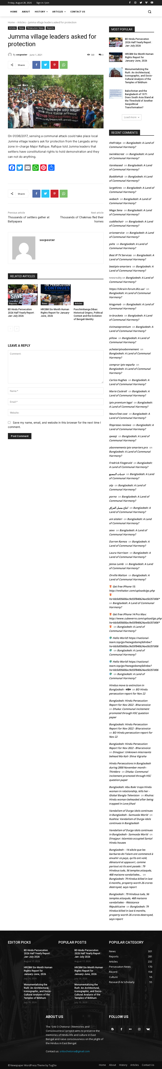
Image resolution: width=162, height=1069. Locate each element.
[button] (149, 11)
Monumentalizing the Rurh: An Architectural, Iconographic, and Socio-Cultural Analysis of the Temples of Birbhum (139, 76)
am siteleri (115, 519)
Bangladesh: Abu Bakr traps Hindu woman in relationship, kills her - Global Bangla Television (130, 791)
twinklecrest (116, 154)
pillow (113, 338)
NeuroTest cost (118, 413)
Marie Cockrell (118, 391)
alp (111, 485)
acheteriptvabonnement (124, 349)
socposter (21, 54)
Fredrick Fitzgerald (120, 463)
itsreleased (115, 165)
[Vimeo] (146, 3)
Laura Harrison (118, 553)
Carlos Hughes (118, 380)
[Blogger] (112, 1029)
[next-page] (16, 328)
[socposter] (10, 55)
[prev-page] (10, 328)
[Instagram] (135, 3)
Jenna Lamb (116, 564)
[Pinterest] (54, 65)
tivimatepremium (120, 327)
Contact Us (148, 1065)
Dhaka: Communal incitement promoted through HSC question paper (129, 713)
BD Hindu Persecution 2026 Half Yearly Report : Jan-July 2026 (21, 312)
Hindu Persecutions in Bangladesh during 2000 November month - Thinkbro (130, 767)
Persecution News (35, 28)
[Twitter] (141, 3)
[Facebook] (130, 3)
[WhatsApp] (64, 65)
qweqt (113, 436)
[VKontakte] (148, 1029)
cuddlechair (116, 221)
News (21, 28)
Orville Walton (118, 575)
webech (113, 199)
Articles (21, 22)
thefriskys (115, 143)
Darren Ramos (118, 541)
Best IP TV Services (120, 255)
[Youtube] (152, 3)
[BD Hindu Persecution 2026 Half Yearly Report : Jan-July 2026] (23, 294)
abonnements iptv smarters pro (128, 447)
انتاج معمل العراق (118, 508)
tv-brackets (116, 315)
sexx (111, 530)
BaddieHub (116, 176)
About (112, 1065)
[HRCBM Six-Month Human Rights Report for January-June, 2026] (56, 294)
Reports (50, 28)
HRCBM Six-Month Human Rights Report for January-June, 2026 (55, 312)
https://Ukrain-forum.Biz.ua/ (127, 289)
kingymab (115, 304)
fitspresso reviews (120, 425)
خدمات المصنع (117, 474)
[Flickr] (130, 1029)
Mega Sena (115, 210)
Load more (130, 117)
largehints (115, 188)
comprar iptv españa (122, 364)
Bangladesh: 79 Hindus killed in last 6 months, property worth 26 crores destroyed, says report (130, 883)
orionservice (116, 232)
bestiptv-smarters (120, 266)
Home (11, 22)
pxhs (112, 244)
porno (113, 496)
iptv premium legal (120, 402)
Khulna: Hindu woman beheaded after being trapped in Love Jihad (131, 799)
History (123, 1065)
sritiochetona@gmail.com (75, 1051)
